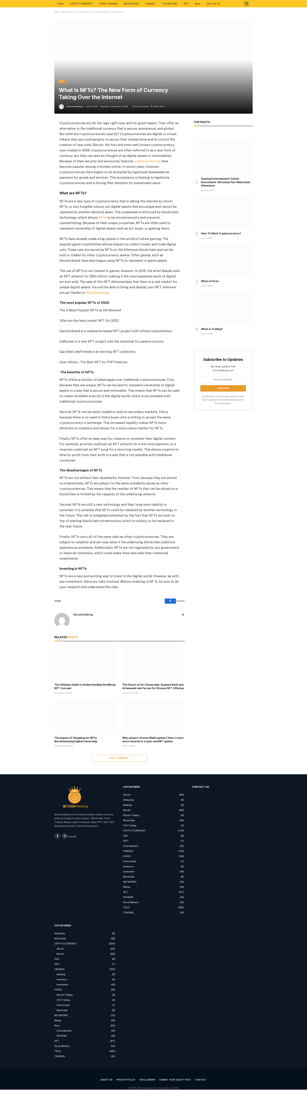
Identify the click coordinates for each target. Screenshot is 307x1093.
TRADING (128, 912)
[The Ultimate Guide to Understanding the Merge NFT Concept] (85, 662)
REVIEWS (128, 897)
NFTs (102, 217)
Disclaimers (147, 1080)
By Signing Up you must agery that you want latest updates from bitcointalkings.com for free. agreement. (223, 400)
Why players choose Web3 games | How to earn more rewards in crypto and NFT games (153, 739)
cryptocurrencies (148, 161)
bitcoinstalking (76, 106)
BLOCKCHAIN (131, 3)
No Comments (142, 106)
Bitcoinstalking (97, 293)
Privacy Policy (126, 1080)
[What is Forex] (223, 260)
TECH (126, 907)
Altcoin (126, 794)
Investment (129, 871)
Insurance (128, 866)
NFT (186, 3)
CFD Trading (129, 825)
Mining (126, 887)
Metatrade (128, 876)
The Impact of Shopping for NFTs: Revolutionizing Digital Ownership (75, 739)
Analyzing (128, 800)
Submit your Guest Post (175, 1080)
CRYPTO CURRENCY (81, 3)
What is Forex (210, 281)
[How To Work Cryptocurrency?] (223, 212)
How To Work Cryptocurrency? (221, 233)
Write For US (213, 3)
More (197, 3)
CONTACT (200, 1080)
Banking (127, 805)
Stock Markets (130, 902)
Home (61, 3)
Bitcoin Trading (131, 815)
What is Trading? (212, 329)
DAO (125, 835)
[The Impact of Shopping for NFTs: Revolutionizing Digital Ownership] (85, 716)
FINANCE (150, 3)
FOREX (127, 856)
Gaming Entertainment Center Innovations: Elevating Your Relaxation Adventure (225, 182)
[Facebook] (43, 131)
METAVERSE (130, 882)
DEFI (125, 841)
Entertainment (130, 846)
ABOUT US (106, 1080)
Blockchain (129, 820)
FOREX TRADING (108, 3)
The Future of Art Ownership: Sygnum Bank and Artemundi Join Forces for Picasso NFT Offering (153, 686)
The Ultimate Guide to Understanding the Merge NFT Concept (85, 686)
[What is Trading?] (223, 308)
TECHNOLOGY (169, 3)
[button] (246, 3)
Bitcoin (126, 810)
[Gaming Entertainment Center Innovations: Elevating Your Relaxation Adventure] (223, 157)
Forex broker (129, 861)
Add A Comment (119, 758)
